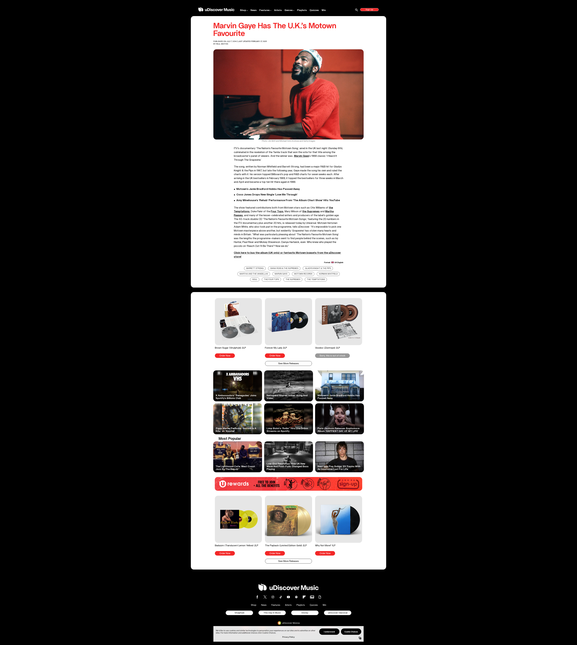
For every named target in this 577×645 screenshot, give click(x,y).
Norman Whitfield (328, 274)
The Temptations (316, 279)
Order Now (224, 356)
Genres (288, 10)
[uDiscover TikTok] (281, 597)
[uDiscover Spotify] (296, 597)
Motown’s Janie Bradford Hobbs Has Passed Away (268, 189)
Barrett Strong (255, 268)
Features (264, 10)
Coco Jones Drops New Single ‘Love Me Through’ (267, 194)
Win (324, 10)
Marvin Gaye (281, 274)
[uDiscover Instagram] (273, 597)
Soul (254, 279)
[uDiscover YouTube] (288, 597)
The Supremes (293, 279)
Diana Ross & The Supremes (284, 268)
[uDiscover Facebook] (257, 597)
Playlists (302, 10)
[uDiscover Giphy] (320, 597)
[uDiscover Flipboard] (304, 597)
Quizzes (314, 10)
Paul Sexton (222, 44)
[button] (238, 328)
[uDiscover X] (265, 597)
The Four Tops (271, 279)
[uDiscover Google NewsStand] (312, 597)
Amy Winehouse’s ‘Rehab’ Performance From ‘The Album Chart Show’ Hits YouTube (288, 200)
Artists (278, 10)
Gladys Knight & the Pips (318, 268)
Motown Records (303, 274)
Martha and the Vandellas (254, 274)
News (253, 10)
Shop (243, 10)
